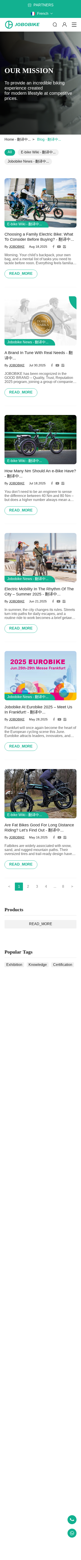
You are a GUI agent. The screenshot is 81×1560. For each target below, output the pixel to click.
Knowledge (38, 965)
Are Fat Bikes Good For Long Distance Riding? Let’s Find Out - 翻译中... (39, 827)
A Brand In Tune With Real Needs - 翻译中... (38, 355)
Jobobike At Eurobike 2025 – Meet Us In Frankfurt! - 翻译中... (38, 709)
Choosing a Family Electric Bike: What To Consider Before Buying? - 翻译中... (39, 237)
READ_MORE (21, 273)
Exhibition (14, 965)
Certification (62, 965)
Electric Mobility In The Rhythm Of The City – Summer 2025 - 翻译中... (39, 591)
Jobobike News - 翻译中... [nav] (28, 161)
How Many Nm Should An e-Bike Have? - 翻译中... (40, 473)
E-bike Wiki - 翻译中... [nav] (38, 152)
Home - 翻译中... (17, 139)
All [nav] (10, 152)
